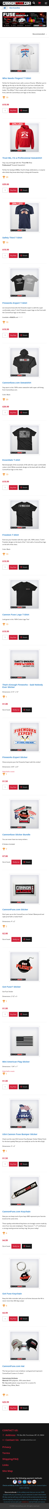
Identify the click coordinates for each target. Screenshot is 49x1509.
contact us (25, 1502)
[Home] (17, 5)
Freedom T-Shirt (10, 535)
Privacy (6, 1447)
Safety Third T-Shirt (12, 237)
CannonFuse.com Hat (13, 1366)
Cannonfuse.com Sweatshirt (16, 383)
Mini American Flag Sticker (16, 1062)
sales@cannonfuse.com (28, 1440)
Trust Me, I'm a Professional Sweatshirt (22, 158)
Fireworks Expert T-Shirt (14, 303)
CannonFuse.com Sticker (15, 909)
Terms (6, 1453)
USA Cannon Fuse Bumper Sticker (19, 1134)
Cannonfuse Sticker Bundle (16, 834)
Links (5, 1465)
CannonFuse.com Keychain (16, 1211)
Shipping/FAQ (10, 1459)
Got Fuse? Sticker (11, 987)
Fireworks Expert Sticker (14, 757)
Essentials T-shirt (11, 460)
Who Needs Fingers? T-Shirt (16, 78)
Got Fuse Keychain (12, 1293)
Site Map (7, 1471)
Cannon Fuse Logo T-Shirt (15, 614)
